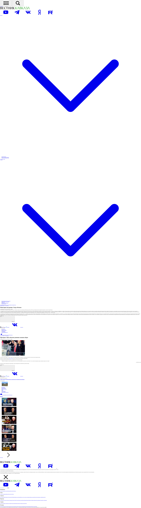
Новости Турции (4, 445)
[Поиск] (18, 3)
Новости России (4, 388)
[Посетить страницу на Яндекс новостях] (39, 14)
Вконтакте (21, 327)
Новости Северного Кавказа (5, 157)
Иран (2, 389)
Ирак (2, 447)
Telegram (8, 327)
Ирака (3, 418)
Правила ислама (4, 303)
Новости (5, 327)
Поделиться (13, 321)
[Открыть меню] (6, 3)
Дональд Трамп (11, 358)
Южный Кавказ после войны (5, 301)
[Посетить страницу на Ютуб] (5, 14)
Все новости (7, 305)
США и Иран (3, 391)
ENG (2, 6)
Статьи (4, 159)
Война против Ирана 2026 (5, 392)
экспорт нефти (3, 448)
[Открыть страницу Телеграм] (17, 14)
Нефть (2, 446)
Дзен (2, 327)
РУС (1, 6)
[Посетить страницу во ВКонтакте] (28, 14)
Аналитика (1, 159)
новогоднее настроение (5, 332)
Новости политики (4, 330)
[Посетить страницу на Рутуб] (50, 14)
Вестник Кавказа (2, 305)
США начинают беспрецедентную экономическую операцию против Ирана (12, 379)
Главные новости (4, 156)
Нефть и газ (3, 302)
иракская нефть (4, 449)
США (2, 390)
